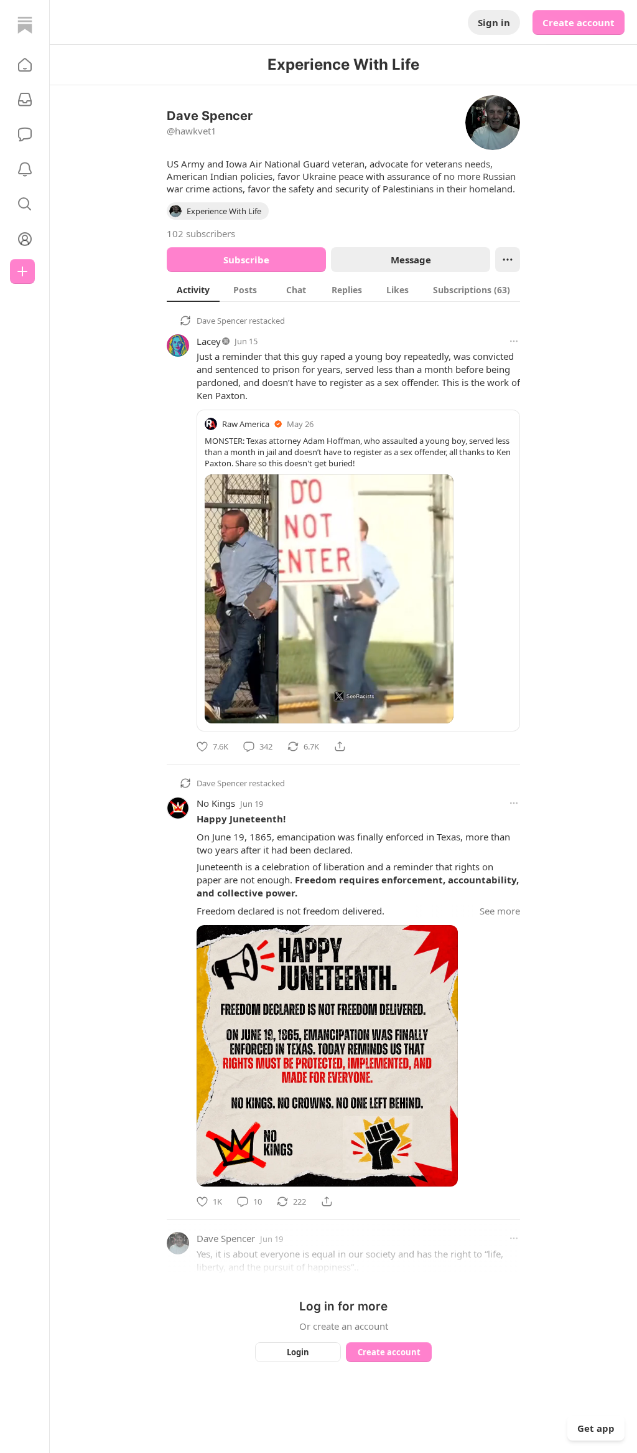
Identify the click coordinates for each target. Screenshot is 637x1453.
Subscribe (246, 259)
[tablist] (343, 289)
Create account (578, 22)
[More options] (514, 341)
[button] (25, 65)
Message (411, 259)
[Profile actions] (507, 259)
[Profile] (25, 239)
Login (298, 1352)
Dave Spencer (222, 320)
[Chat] (25, 134)
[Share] (339, 746)
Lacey (209, 341)
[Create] (22, 271)
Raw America (245, 424)
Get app (596, 1428)
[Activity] (25, 169)
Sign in (494, 22)
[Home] (25, 25)
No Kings (216, 803)
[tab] (193, 289)
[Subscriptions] (25, 100)
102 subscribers (201, 233)
